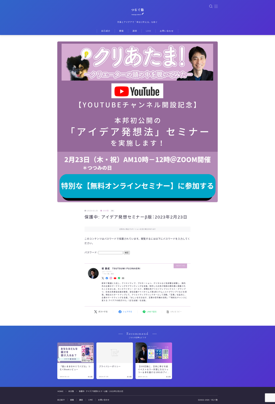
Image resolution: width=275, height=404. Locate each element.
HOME (60, 391)
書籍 (121, 31)
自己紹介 (105, 31)
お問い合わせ (167, 31)
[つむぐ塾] (137, 11)
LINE (148, 31)
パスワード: (91, 252)
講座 (135, 31)
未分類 (106, 211)
